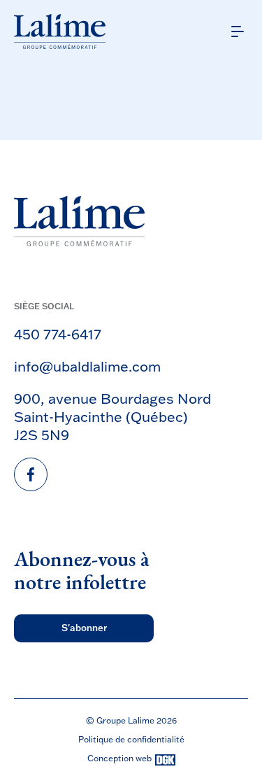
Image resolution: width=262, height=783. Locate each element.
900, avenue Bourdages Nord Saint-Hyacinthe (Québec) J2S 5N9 (112, 416)
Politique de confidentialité (131, 739)
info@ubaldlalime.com (87, 366)
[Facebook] (31, 474)
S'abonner (84, 627)
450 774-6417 (57, 334)
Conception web (119, 758)
